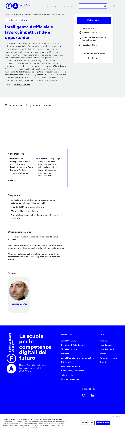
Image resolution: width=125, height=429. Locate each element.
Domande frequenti (108, 358)
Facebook (88, 395)
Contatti (103, 362)
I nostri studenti (106, 349)
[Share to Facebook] (89, 58)
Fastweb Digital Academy (11, 353)
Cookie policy (34, 427)
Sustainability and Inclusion (73, 370)
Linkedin (92, 395)
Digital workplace (17, 15)
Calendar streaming (70, 379)
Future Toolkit (67, 375)
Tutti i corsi (66, 362)
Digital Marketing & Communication (77, 358)
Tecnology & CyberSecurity (73, 345)
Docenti (47, 105)
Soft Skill (65, 353)
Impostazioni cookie (87, 422)
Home (7, 15)
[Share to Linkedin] (97, 58)
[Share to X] (93, 58)
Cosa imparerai (14, 105)
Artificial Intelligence (70, 366)
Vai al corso (93, 20)
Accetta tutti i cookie (103, 422)
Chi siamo (104, 341)
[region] (62, 421)
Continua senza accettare (117, 416)
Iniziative (103, 353)
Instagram (83, 395)
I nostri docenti (106, 345)
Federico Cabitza (22, 84)
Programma (33, 105)
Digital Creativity (68, 341)
